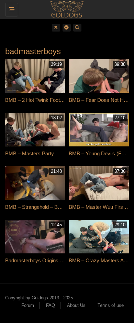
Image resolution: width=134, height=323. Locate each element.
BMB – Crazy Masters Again (101, 260)
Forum (27, 305)
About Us (76, 305)
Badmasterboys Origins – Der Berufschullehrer (57, 260)
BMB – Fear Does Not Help (99, 100)
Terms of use (111, 305)
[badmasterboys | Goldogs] (65, 8)
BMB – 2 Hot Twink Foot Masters (42, 100)
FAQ (50, 305)
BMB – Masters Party (29, 153)
